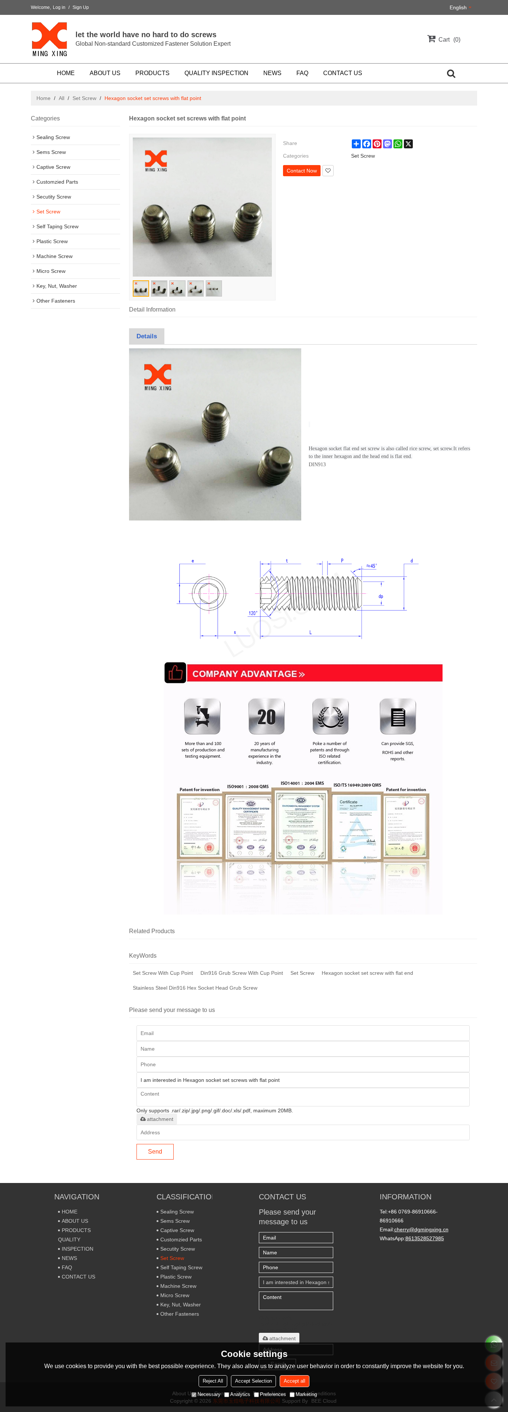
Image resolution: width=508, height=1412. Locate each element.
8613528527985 (424, 1238)
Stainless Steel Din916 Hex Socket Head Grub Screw (195, 988)
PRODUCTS (152, 73)
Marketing (306, 1394)
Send (155, 1151)
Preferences (273, 1394)
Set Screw (84, 98)
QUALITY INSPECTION (216, 73)
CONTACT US (342, 73)
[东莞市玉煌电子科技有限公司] (49, 39)
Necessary (209, 1394)
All (61, 98)
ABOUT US (105, 73)
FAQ (302, 73)
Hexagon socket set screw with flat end (367, 973)
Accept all (294, 1381)
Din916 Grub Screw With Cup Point (241, 973)
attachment (160, 1119)
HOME (66, 73)
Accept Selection (253, 1381)
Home (43, 98)
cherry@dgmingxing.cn (421, 1229)
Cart (448, 39)
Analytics (240, 1394)
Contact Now (302, 171)
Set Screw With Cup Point (163, 973)
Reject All (213, 1381)
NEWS (272, 73)
